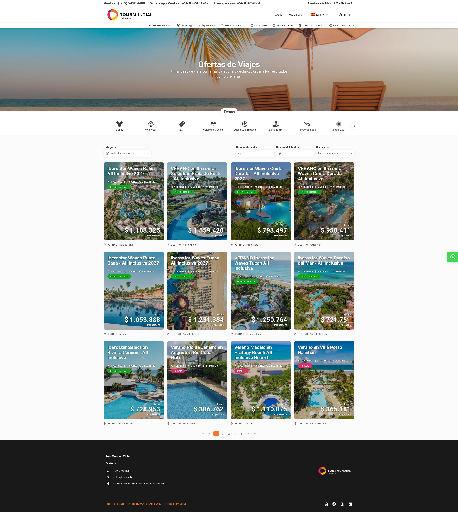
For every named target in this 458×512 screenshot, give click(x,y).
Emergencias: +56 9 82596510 (238, 3)
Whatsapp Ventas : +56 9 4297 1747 (179, 3)
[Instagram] (342, 504)
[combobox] (295, 153)
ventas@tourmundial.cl (124, 477)
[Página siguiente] (248, 433)
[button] (354, 125)
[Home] (326, 504)
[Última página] (254, 433)
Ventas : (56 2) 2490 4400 (124, 3)
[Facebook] (334, 504)
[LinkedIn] (350, 504)
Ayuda (278, 14)
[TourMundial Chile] (334, 470)
